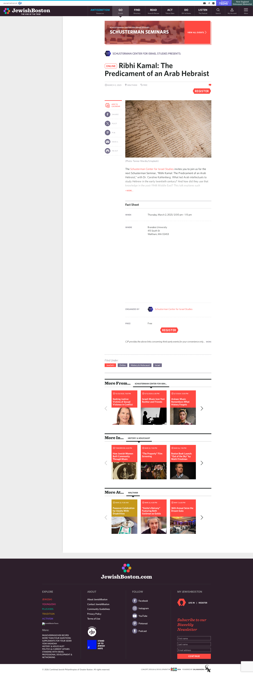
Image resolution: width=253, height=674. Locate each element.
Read (153, 11)
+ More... (129, 190)
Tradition (48, 613)
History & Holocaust (140, 365)
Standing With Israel (53, 651)
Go (120, 11)
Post (114, 123)
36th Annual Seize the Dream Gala (182, 509)
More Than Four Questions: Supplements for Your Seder (57, 639)
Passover (47, 635)
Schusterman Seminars (139, 32)
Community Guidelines (98, 609)
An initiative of (10, 3)
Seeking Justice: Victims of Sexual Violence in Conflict (123, 402)
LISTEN (202, 11)
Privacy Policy (94, 613)
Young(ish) (49, 604)
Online (122, 365)
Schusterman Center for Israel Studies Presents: (147, 53)
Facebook (143, 600)
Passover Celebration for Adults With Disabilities (123, 511)
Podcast (143, 631)
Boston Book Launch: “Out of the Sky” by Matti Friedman (181, 456)
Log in (191, 602)
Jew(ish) (110, 365)
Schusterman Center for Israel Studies (152, 168)
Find (137, 11)
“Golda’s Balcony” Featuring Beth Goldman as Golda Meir (151, 512)
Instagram (144, 608)
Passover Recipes (60, 635)
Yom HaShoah (49, 643)
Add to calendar (116, 105)
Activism (47, 618)
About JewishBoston (97, 599)
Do (186, 11)
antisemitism (100, 11)
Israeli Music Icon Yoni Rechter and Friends (153, 400)
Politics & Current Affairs (56, 649)
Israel (157, 365)
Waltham (133, 493)
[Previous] (106, 408)
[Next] (201, 408)
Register (203, 602)
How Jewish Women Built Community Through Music (123, 456)
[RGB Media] (176, 669)
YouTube (143, 615)
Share (115, 114)
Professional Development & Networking (57, 655)
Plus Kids (47, 609)
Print (115, 151)
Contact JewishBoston (98, 604)
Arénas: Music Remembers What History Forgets (180, 402)
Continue (194, 656)
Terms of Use (93, 618)
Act (169, 11)
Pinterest (143, 623)
